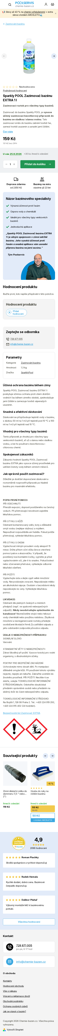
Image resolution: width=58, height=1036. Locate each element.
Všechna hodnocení (29, 921)
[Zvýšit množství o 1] (14, 164)
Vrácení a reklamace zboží (16, 996)
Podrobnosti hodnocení (15, 90)
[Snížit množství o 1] (6, 164)
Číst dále (8, 131)
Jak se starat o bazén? (14, 1011)
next (52, 756)
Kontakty (7, 980)
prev (45, 756)
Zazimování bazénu (31, 362)
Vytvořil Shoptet (15, 1029)
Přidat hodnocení (18, 312)
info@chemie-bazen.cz (21, 344)
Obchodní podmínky (13, 1001)
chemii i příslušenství (34, 11)
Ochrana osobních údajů (15, 1006)
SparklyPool (27, 372)
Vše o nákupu (10, 991)
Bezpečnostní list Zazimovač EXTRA (21, 713)
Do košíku (39, 164)
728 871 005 (16, 339)
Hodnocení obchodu (13, 986)
